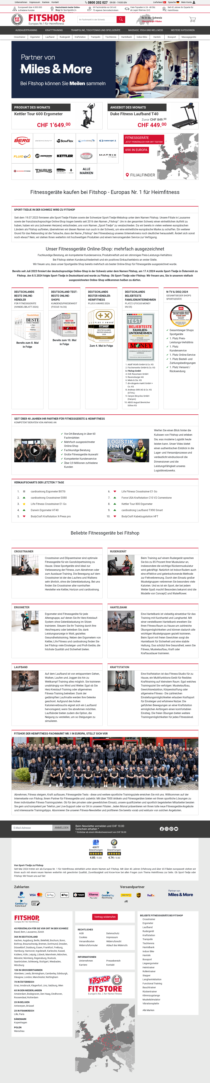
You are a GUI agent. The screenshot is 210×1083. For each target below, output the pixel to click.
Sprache (172, 2)
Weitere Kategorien (183, 30)
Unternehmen (21, 2)
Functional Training (152, 983)
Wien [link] (60, 985)
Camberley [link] (50, 973)
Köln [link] (25, 954)
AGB (81, 933)
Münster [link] (18, 958)
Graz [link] (16, 985)
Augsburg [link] (28, 940)
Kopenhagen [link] (20, 1022)
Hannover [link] (30, 951)
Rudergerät (118, 551)
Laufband (21, 667)
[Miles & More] (181, 892)
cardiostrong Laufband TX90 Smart (142, 510)
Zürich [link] (41, 932)
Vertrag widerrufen (105, 916)
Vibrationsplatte (151, 1003)
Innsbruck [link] (25, 985)
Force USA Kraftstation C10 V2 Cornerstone (147, 497)
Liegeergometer (150, 963)
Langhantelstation (152, 979)
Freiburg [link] (58, 947)
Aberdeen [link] (19, 973)
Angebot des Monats (128, 107)
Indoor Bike (148, 951)
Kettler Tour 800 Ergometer (137, 504)
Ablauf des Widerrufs (116, 945)
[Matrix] (107, 156)
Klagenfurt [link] (36, 985)
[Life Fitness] (86, 156)
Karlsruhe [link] (52, 951)
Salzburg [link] (52, 985)
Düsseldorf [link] (19, 947)
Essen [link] (39, 947)
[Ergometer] (25, 621)
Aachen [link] (18, 940)
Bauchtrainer (149, 987)
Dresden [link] (63, 944)
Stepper (146, 975)
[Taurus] (43, 171)
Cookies (83, 937)
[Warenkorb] (194, 19)
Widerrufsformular (88, 945)
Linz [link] (45, 985)
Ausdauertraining (26, 30)
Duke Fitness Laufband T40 (134, 114)
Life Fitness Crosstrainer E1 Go (48, 504)
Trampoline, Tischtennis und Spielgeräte (95, 30)
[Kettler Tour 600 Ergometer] (88, 115)
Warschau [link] (19, 1031)
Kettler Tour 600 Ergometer (38, 114)
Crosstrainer (23, 551)
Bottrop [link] (18, 944)
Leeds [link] (28, 973)
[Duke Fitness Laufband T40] (184, 115)
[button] (20, 69)
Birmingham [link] (38, 973)
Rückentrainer (150, 991)
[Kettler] (65, 156)
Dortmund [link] (52, 944)
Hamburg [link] (19, 951)
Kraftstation (119, 667)
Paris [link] (21, 1014)
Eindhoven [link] (56, 994)
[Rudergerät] (121, 564)
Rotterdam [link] (32, 997)
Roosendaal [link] (20, 997)
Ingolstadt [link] (41, 951)
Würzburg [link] (19, 965)
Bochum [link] (54, 940)
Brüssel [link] (30, 1005)
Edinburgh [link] (62, 973)
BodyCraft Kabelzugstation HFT (140, 516)
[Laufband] (25, 680)
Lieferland (158, 2)
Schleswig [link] (33, 961)
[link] (161, 156)
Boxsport (147, 959)
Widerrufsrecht (113, 941)
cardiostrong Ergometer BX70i (48, 491)
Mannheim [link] (50, 954)
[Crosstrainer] (25, 564)
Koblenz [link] (18, 954)
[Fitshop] (40, 19)
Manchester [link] (39, 977)
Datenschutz (112, 933)
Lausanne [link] (31, 932)
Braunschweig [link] (30, 944)
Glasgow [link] (18, 977)
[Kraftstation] (121, 680)
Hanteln (147, 955)
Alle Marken (148, 1010)
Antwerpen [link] (19, 1005)
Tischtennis (148, 943)
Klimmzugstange (151, 995)
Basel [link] (17, 932)
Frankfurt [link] (48, 947)
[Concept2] (107, 140)
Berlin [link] (37, 940)
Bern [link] (23, 932)
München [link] (62, 954)
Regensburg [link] (40, 958)
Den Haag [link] (45, 994)
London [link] (28, 977)
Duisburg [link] (30, 947)
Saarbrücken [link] (20, 961)
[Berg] (22, 140)
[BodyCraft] (43, 140)
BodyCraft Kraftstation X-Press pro (51, 516)
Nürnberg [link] (28, 958)
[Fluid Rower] (22, 156)
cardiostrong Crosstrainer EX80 (49, 497)
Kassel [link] (61, 951)
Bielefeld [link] (45, 940)
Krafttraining (54, 30)
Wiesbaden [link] (55, 961)
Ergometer (21, 607)
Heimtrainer (149, 967)
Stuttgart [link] (44, 961)
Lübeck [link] (40, 954)
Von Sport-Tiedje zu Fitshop (28, 865)
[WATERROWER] (65, 171)
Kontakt (55, 2)
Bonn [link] (62, 940)
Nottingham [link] (52, 977)
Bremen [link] (42, 944)
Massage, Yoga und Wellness (145, 30)
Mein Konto (186, 2)
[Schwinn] (22, 171)
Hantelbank (118, 607)
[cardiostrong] (86, 140)
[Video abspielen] (35, 450)
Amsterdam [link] (20, 994)
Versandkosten (86, 941)
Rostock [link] (51, 958)
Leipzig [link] (32, 954)
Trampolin (148, 939)
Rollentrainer (149, 971)
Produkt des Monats (32, 107)
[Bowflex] (65, 140)
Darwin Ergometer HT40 (45, 510)
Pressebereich (113, 960)
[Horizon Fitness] (43, 156)
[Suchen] (121, 19)
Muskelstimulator (151, 999)
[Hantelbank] (121, 621)
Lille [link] (16, 1014)
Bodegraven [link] (33, 994)
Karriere (45, 2)
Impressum (34, 2)
